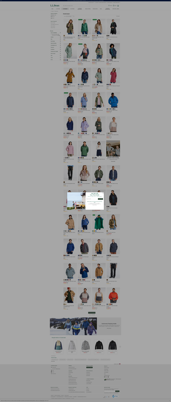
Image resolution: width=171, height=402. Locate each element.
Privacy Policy (94, 204)
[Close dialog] (103, 193)
